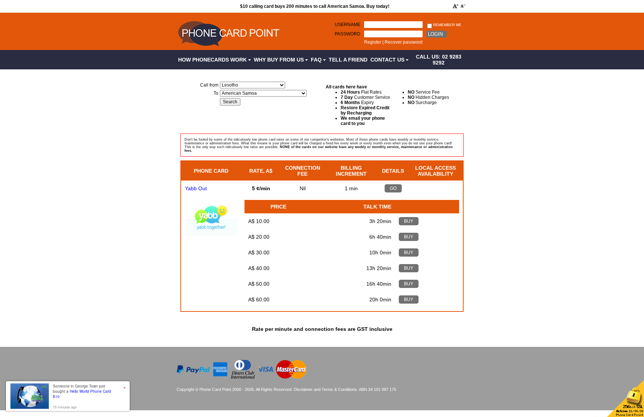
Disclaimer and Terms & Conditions (325, 389)
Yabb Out (196, 188)
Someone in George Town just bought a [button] (82, 391)
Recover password (404, 42)
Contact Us (388, 60)
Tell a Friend (348, 60)
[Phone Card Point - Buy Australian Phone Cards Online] (229, 47)
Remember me (446, 25)
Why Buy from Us (279, 60)
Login (435, 34)
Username (347, 24)
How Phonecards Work (213, 60)
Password (347, 34)
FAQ (317, 60)
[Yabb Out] (211, 233)
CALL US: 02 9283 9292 (438, 60)
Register (372, 42)
